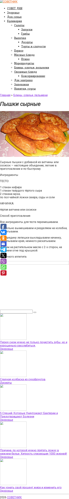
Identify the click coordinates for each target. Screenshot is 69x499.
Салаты (19, 25)
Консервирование (33, 76)
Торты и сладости (33, 46)
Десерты (27, 42)
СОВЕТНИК (14, 497)
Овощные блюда (25, 72)
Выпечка (20, 38)
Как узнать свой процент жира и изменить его (31, 487)
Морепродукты (24, 63)
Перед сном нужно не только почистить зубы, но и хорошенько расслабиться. (33, 344)
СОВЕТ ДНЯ (14, 8)
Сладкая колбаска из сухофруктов (22, 379)
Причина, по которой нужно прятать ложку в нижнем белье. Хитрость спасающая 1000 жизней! (33, 452)
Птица (25, 59)
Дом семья (14, 17)
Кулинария (14, 21)
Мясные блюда (24, 55)
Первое (18, 50)
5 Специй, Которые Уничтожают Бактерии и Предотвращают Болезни (29, 414)
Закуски (26, 29)
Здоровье (13, 12)
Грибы (25, 34)
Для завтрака (23, 80)
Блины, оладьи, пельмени (31, 67)
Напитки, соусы (25, 88)
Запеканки (21, 84)
